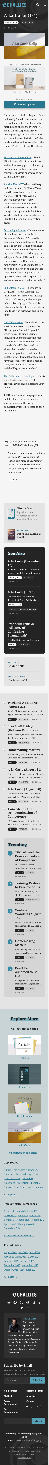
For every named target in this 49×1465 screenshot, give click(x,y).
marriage (10, 1182)
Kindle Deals (27, 514)
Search (38, 1420)
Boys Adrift (16, 666)
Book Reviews (24, 1116)
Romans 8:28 (22, 1219)
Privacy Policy (24, 1457)
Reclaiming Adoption (15, 230)
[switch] (29, 1406)
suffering (26, 1187)
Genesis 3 (21, 1211)
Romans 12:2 (37, 1219)
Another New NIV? (14, 184)
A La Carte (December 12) (24, 563)
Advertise (31, 1396)
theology (38, 1187)
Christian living (23, 1174)
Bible (8, 1169)
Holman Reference (31, 64)
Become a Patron (34, 1390)
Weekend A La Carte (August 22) (23, 704)
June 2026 (34, 1252)
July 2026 (23, 1252)
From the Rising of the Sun (29, 535)
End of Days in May (14, 287)
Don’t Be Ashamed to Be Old (26, 972)
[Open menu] (44, 4)
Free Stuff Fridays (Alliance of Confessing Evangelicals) (21, 629)
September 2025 (28, 1269)
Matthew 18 (10, 1215)
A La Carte (27, 22)
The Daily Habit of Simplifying (20, 376)
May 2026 (9, 1256)
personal (35, 1182)
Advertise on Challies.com (24, 92)
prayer (8, 1187)
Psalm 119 (32, 1211)
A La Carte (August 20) (24, 789)
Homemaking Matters (24, 750)
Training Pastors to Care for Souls (27, 885)
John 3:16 (23, 1215)
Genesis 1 (9, 1211)
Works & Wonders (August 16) (28, 914)
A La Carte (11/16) (21, 592)
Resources (24, 1087)
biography (19, 1169)
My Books (8, 1396)
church (37, 1174)
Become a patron (26, 104)
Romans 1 (9, 1219)
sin (17, 1187)
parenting (23, 1182)
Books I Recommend (10, 1403)
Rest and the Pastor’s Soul (17, 157)
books (8, 1174)
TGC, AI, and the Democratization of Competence (22, 812)
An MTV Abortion (13, 322)
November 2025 (30, 1265)
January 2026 (27, 1261)
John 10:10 (34, 1215)
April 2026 (20, 1256)
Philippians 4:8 (26, 1224)
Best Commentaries (11, 1411)
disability (28, 1178)
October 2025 (11, 1269)
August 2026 (10, 1252)
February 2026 (11, 1261)
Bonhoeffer (33, 1169)
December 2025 (12, 1265)
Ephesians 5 (10, 1224)
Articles (24, 1057)
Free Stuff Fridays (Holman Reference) (23, 728)
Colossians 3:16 (12, 1228)
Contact (30, 1401)
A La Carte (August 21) (24, 769)
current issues (12, 1178)
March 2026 (33, 1256)
